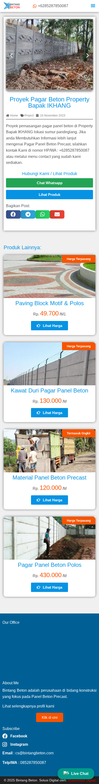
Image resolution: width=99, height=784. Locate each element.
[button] (93, 5)
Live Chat (79, 774)
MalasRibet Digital (81, 780)
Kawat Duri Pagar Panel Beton (49, 390)
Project (29, 115)
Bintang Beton (26, 780)
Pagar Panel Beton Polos (49, 565)
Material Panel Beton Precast (49, 477)
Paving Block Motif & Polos (49, 303)
